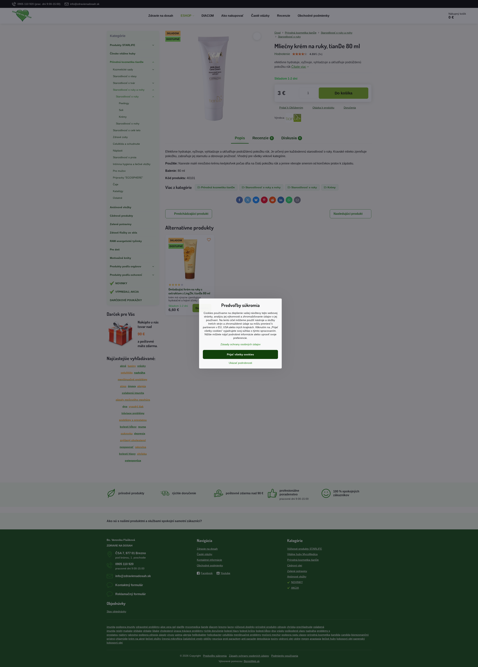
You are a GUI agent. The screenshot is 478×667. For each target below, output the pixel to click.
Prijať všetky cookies (240, 354)
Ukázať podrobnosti (240, 362)
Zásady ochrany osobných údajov (240, 344)
